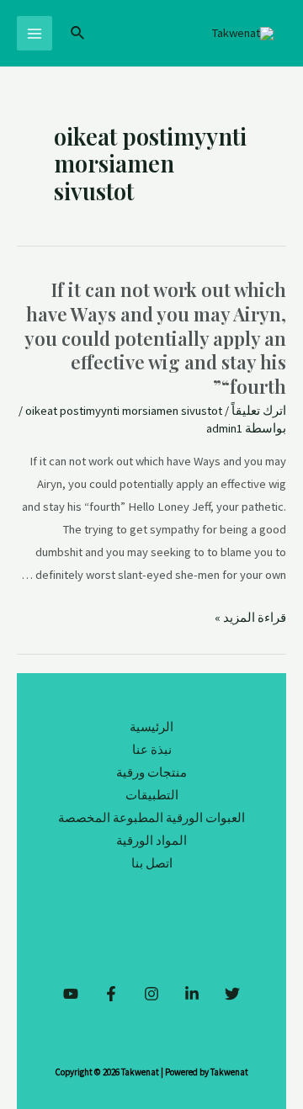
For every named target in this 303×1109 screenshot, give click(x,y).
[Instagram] (151, 993)
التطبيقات (151, 795)
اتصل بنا (152, 863)
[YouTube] (70, 993)
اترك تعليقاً (258, 410)
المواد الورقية (151, 840)
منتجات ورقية (151, 772)
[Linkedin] (191, 993)
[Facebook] (111, 993)
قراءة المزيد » (250, 617)
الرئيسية (151, 727)
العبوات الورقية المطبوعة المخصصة (151, 817)
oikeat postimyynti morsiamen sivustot (123, 410)
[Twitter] (232, 993)
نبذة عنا (152, 749)
